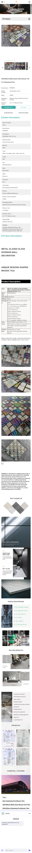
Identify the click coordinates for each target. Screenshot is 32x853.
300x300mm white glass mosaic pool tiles (16, 804)
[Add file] (2, 850)
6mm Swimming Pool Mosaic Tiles (13, 801)
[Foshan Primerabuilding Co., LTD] (16, 2)
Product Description (23, 112)
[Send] (29, 850)
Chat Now (23, 107)
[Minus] (30, 813)
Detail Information (8, 112)
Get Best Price (8, 107)
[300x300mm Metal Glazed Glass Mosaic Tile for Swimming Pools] (15, 42)
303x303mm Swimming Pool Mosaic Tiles (16, 808)
